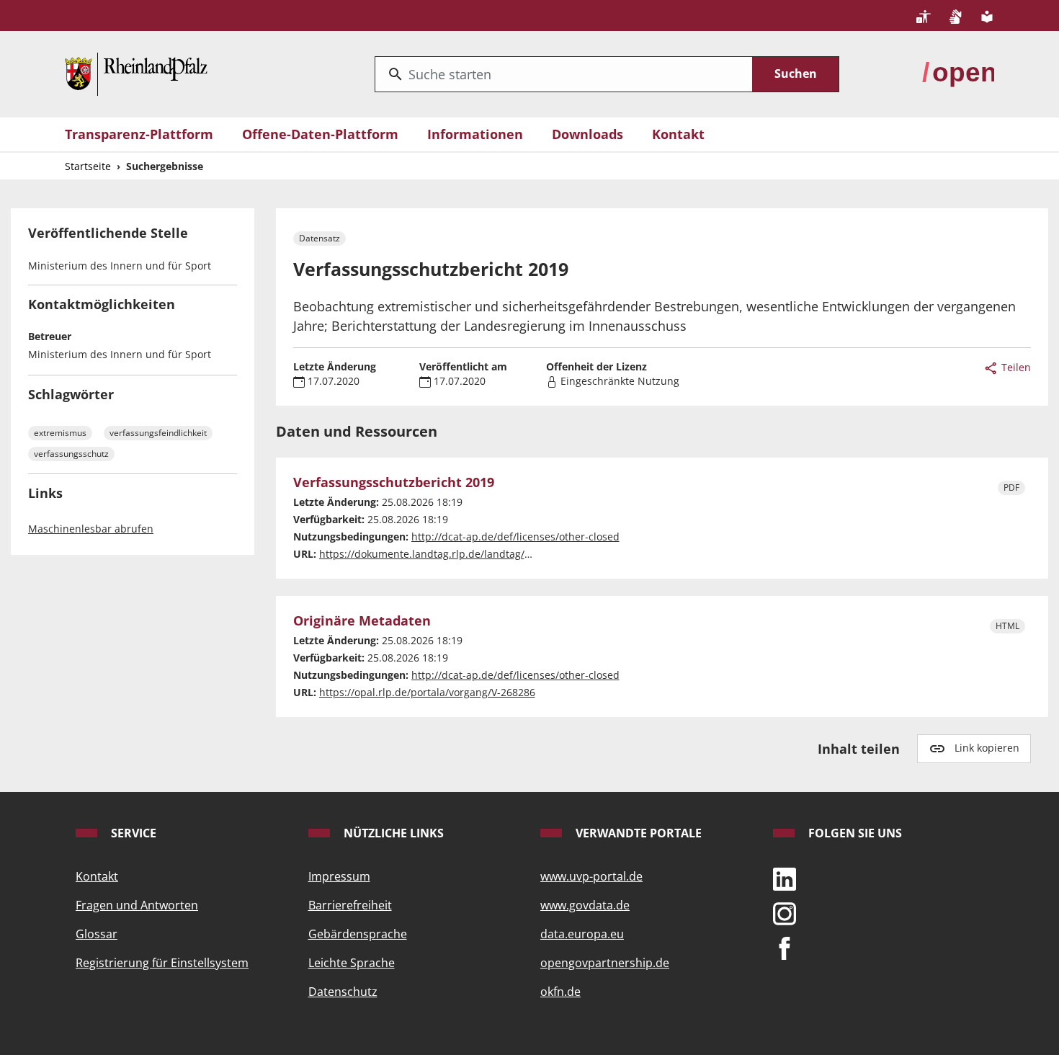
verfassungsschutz (71, 454)
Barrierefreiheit (350, 905)
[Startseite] (136, 72)
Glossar (96, 934)
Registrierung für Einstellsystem (162, 963)
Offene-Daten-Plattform (320, 134)
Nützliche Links (392, 833)
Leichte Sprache (351, 963)
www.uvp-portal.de (591, 876)
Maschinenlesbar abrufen (90, 528)
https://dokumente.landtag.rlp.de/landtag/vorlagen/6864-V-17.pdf (478, 554)
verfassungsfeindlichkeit (158, 433)
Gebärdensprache (357, 934)
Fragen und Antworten (137, 905)
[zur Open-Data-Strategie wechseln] (958, 72)
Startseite (88, 166)
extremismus (60, 433)
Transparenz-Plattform (139, 134)
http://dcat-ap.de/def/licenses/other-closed (515, 536)
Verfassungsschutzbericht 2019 (393, 483)
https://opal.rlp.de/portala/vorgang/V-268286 (427, 692)
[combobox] (563, 74)
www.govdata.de (585, 905)
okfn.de (560, 992)
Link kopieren (987, 747)
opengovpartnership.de (604, 963)
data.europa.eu (582, 934)
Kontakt (678, 134)
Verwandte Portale (637, 833)
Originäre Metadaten (362, 621)
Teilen (1014, 367)
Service (132, 833)
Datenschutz (342, 992)
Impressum (339, 876)
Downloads (587, 134)
